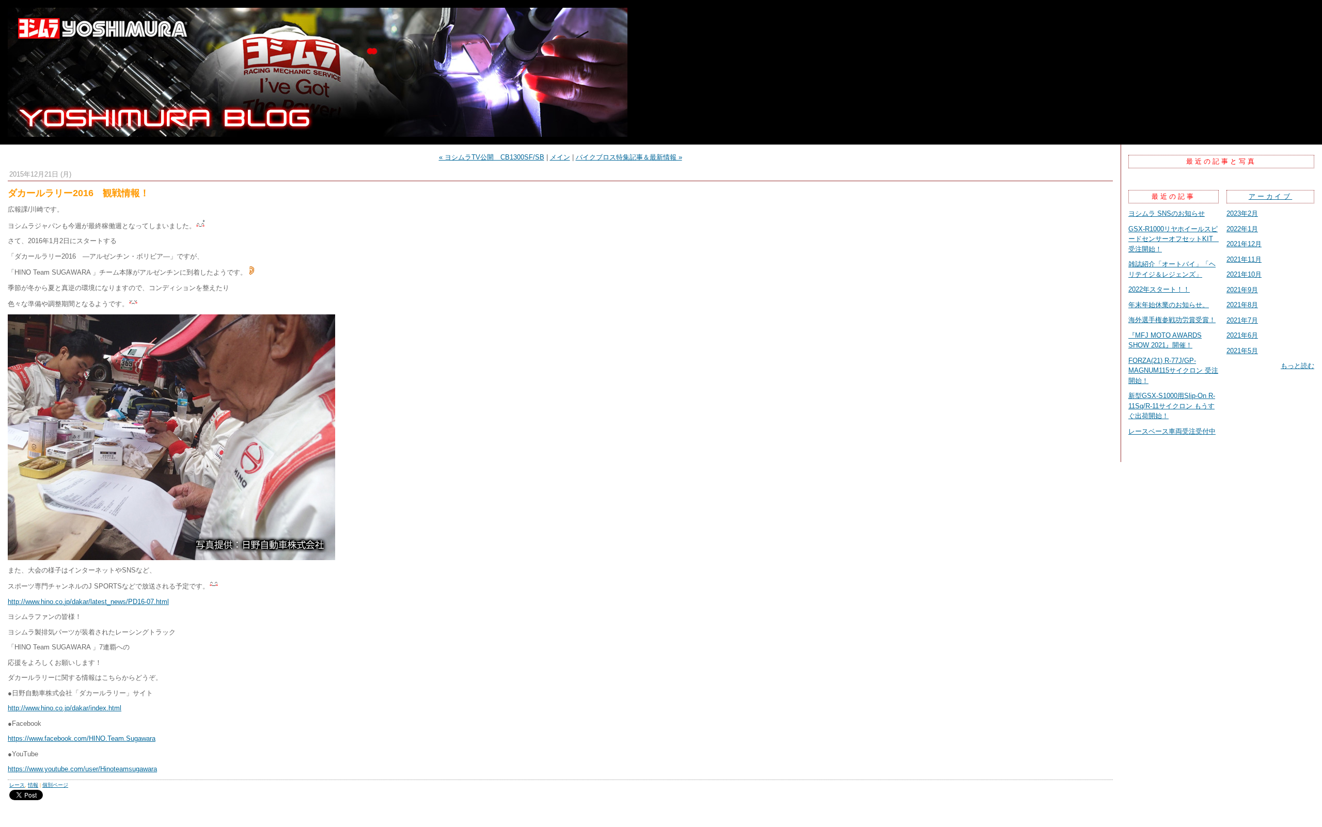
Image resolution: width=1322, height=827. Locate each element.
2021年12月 (1244, 244)
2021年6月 (1242, 335)
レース (17, 785)
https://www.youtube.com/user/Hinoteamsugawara (82, 769)
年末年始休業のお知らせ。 (1168, 305)
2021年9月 (1242, 290)
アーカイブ (1271, 196)
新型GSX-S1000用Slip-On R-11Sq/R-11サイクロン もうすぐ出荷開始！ (1171, 406)
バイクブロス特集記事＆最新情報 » (629, 157)
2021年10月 (1244, 274)
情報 (33, 785)
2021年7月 (1242, 320)
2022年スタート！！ (1159, 289)
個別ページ (55, 785)
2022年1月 (1242, 229)
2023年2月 (1242, 213)
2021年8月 (1242, 305)
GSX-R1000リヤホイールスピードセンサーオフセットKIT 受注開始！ (1174, 239)
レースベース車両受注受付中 (1172, 431)
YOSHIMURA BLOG (661, 72)
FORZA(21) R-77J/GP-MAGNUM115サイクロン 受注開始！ (1173, 371)
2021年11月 (1244, 259)
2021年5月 (1242, 351)
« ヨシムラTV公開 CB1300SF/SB (491, 157)
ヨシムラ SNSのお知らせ (1166, 213)
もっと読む (1297, 366)
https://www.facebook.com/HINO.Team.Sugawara (81, 738)
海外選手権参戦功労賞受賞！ (1172, 320)
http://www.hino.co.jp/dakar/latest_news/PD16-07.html (88, 602)
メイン (560, 157)
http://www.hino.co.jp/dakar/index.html (64, 708)
